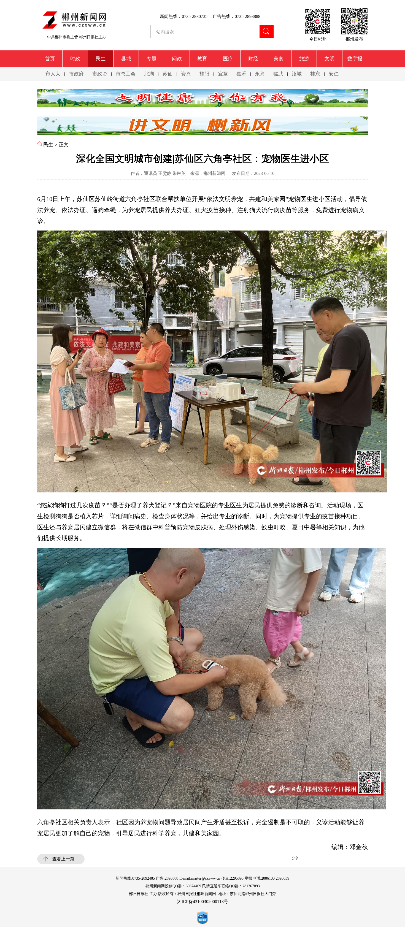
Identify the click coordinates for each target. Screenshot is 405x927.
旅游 (304, 58)
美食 (279, 58)
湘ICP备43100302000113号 (202, 901)
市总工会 (126, 74)
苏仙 (167, 74)
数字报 (354, 58)
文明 (329, 58)
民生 (101, 58)
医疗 (228, 58)
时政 (75, 58)
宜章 (223, 74)
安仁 (334, 74)
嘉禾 (241, 74)
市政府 (76, 74)
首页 (50, 58)
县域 (126, 58)
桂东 (315, 74)
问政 (177, 58)
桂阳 (204, 74)
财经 (253, 58)
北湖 (149, 74)
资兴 (186, 74)
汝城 (297, 74)
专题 (151, 58)
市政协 (99, 74)
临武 (278, 74)
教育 (202, 58)
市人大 (52, 74)
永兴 (260, 74)
